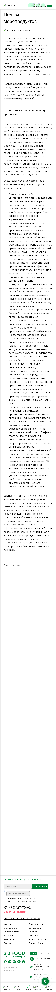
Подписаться (40, 886)
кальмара (28, 305)
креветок (46, 208)
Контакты (9, 939)
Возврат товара (37, 939)
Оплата (32, 931)
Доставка (33, 935)
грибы (7, 152)
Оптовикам (34, 928)
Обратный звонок (15, 911)
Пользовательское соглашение (22, 918)
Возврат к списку (13, 565)
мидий (28, 212)
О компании (10, 928)
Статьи (7, 943)
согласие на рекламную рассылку (21, 901)
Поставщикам (11, 931)
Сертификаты (36, 924)
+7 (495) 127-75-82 (17, 907)
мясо (33, 149)
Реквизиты (10, 935)
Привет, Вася (35, 943)
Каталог (8, 924)
